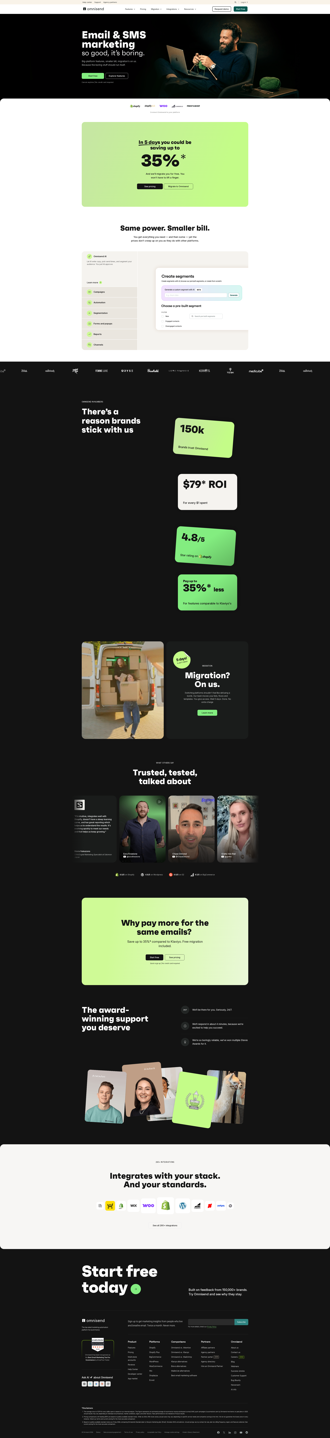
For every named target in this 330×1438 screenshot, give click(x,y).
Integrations (171, 9)
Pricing (143, 9)
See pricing (149, 186)
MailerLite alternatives (180, 1371)
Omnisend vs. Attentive (181, 1348)
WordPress (154, 1361)
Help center (87, 2)
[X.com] (224, 1433)
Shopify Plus (154, 1352)
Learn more (92, 282)
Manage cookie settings (171, 1432)
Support (97, 2)
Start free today (119, 1279)
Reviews (131, 1365)
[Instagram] (235, 1433)
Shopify (152, 1348)
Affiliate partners (208, 1348)
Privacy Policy (211, 1327)
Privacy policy (140, 1432)
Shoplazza (153, 1375)
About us (234, 1348)
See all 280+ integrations (165, 1225)
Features (129, 9)
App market (133, 1378)
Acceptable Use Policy (154, 1432)
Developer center (135, 1374)
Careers (237, 1357)
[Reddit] (246, 1433)
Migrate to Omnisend (178, 186)
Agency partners (110, 2)
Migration (155, 9)
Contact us (235, 1352)
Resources (189, 9)
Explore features (117, 76)
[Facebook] (218, 1433)
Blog (233, 1362)
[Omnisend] (93, 9)
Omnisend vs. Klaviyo (180, 1352)
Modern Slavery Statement (191, 1432)
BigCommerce (155, 1357)
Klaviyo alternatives (179, 1361)
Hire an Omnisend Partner (212, 1366)
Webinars (235, 1366)
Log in (243, 2)
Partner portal (207, 1357)
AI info (233, 1389)
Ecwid (151, 1380)
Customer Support (238, 1375)
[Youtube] (241, 1433)
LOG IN (216, 1357)
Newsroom (235, 1385)
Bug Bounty (236, 1380)
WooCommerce (155, 1366)
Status (98, 1432)
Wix (150, 1371)
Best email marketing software (184, 1375)
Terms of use (128, 1432)
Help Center (133, 1369)
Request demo (222, 9)
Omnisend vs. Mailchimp (181, 1357)
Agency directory (208, 1361)
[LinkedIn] (230, 1433)
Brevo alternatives (178, 1366)
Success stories (238, 1371)
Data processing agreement (112, 1432)
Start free (240, 9)
